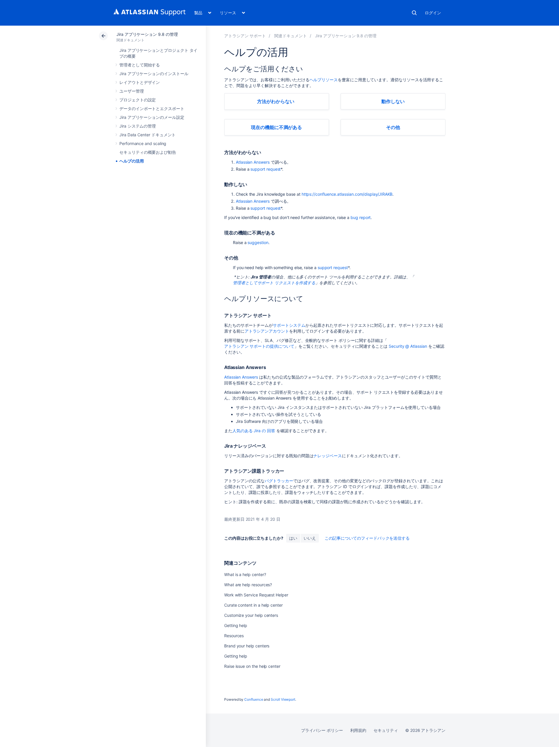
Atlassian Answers (253, 162)
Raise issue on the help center (252, 666)
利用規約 (358, 730)
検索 (414, 12)
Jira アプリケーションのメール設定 (151, 117)
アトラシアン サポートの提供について (259, 346)
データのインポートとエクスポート (151, 108)
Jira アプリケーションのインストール (153, 73)
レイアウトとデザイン (139, 82)
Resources (234, 635)
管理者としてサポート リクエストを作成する (274, 282)
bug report (361, 217)
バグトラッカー (279, 480)
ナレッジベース (327, 455)
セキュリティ (386, 730)
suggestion (257, 242)
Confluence (253, 699)
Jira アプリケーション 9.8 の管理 (147, 34)
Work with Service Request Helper (256, 594)
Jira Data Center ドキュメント (147, 134)
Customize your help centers (251, 615)
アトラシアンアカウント (267, 331)
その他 (393, 127)
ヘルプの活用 (131, 160)
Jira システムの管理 (137, 125)
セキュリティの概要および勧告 (147, 152)
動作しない (392, 101)
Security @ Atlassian (408, 346)
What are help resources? (248, 584)
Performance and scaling (142, 143)
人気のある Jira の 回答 (253, 430)
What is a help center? (245, 574)
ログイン (433, 12)
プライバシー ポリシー (322, 730)
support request (265, 169)
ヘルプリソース (323, 79)
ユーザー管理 (131, 91)
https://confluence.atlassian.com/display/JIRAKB (347, 194)
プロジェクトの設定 (137, 99)
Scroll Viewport (283, 699)
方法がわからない (275, 101)
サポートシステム (289, 325)
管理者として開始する (139, 64)
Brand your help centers (246, 645)
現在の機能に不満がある (276, 127)
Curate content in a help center (253, 605)
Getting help (235, 625)
